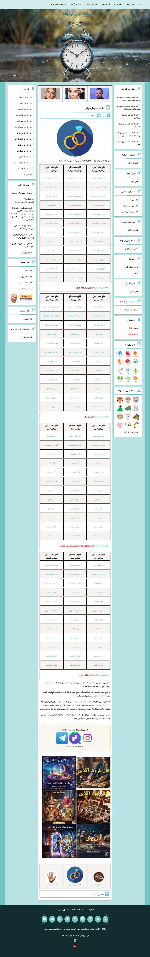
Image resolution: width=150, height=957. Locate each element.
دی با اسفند (98, 665)
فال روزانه (106, 4)
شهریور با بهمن (51, 397)
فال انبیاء (134, 181)
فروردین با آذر (98, 250)
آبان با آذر (75, 508)
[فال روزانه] (59, 773)
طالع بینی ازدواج (76, 13)
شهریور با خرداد (51, 325)
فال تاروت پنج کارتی (24, 133)
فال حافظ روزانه (26, 277)
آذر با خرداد (51, 454)
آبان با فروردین (75, 436)
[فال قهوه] (93, 807)
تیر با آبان (98, 370)
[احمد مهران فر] (99, 94)
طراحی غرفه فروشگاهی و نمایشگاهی (23, 244)
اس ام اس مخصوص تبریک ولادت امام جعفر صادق (128, 98)
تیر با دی (98, 388)
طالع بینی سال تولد (130, 432)
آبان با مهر (75, 490)
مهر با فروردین (98, 436)
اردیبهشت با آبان (75, 241)
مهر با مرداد (98, 472)
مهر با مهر (98, 490)
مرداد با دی (75, 388)
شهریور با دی (51, 388)
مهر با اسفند (98, 536)
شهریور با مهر (51, 361)
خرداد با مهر (51, 232)
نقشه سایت (65, 935)
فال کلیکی (134, 291)
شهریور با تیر (51, 334)
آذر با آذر (51, 508)
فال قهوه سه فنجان (130, 206)
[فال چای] (93, 842)
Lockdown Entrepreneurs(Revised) (24, 200)
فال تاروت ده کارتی (24, 151)
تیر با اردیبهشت (98, 316)
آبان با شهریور (75, 481)
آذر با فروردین (51, 436)
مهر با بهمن (98, 527)
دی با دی (98, 647)
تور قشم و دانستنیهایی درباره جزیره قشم (24, 227)
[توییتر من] (67, 919)
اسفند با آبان (52, 628)
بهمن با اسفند (75, 665)
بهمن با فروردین (75, 565)
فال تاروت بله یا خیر (24, 169)
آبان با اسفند (75, 536)
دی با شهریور (98, 610)
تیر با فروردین (98, 307)
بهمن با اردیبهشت (75, 574)
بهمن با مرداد (75, 601)
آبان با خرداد (75, 454)
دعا (136, 273)
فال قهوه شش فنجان (129, 212)
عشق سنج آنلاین (131, 310)
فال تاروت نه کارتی (24, 145)
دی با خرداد (98, 583)
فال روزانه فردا (26, 337)
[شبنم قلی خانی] (50, 94)
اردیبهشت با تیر (75, 205)
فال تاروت (118, 4)
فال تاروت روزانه (79, 701)
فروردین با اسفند (98, 277)
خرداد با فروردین (51, 178)
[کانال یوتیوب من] (52, 919)
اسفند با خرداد (51, 583)
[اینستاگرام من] (83, 919)
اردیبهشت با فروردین (75, 178)
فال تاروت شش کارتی (23, 139)
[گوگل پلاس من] (60, 919)
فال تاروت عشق (100, 696)
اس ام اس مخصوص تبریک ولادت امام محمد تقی (128, 107)
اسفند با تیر (51, 592)
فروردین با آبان (98, 241)
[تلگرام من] (98, 919)
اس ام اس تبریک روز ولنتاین (131, 116)
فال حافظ (130, 4)
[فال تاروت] (93, 773)
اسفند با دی (51, 647)
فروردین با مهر (98, 232)
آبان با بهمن (75, 527)
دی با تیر (98, 592)
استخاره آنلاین (75, 4)
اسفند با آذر (51, 638)
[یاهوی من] (105, 919)
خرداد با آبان (52, 241)
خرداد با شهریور (51, 223)
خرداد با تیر (51, 205)
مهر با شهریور (98, 481)
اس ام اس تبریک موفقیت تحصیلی (129, 125)
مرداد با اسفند (75, 406)
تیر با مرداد (98, 343)
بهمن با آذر (75, 638)
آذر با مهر (51, 490)
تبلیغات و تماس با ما (58, 4)
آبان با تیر (75, 463)
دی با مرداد (98, 601)
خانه (140, 4)
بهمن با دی (75, 647)
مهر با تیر (98, 463)
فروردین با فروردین (98, 178)
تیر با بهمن (98, 397)
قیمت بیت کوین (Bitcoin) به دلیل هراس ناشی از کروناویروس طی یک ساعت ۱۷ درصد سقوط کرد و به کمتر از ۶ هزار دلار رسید (22, 214)
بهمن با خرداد (75, 583)
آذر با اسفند (51, 536)
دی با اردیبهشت (98, 574)
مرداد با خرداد (75, 325)
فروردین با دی (98, 259)
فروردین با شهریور (98, 223)
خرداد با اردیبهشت (51, 187)
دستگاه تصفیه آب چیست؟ (21, 193)
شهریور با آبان (51, 370)
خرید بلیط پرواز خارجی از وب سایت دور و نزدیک (23, 235)
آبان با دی (75, 517)
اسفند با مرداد (51, 601)
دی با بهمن (98, 656)
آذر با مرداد (51, 472)
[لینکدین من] (44, 919)
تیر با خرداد (98, 325)
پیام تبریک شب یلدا (24, 288)
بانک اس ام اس (91, 4)
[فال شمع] (59, 807)
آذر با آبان (51, 499)
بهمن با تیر (75, 592)
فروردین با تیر (98, 205)
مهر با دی (98, 517)
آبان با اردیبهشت (75, 445)
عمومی (95, 894)
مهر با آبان (98, 499)
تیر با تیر (98, 334)
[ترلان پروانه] (75, 94)
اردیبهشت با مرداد (75, 214)
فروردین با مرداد (98, 214)
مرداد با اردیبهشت (75, 316)
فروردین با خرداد (98, 196)
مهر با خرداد (98, 454)
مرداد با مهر (75, 361)
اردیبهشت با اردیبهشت (75, 187)
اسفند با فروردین (51, 565)
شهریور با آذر (51, 379)
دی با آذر (98, 638)
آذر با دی (51, 517)
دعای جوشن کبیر (131, 267)
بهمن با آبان (75, 628)
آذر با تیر (51, 463)
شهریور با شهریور (51, 352)
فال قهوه (134, 200)
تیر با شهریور (98, 352)
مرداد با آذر (75, 379)
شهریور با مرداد (51, 343)
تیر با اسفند (98, 406)
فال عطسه (28, 319)
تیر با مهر (98, 361)
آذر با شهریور (51, 481)
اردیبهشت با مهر (75, 232)
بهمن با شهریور (75, 610)
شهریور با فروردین (51, 307)
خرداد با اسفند (51, 277)
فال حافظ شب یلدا (25, 283)
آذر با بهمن (51, 527)
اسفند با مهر (51, 619)
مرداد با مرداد (75, 343)
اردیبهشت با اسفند (75, 277)
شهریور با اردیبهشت (51, 316)
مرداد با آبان (75, 370)
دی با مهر (98, 619)
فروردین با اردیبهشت (98, 187)
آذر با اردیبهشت (51, 445)
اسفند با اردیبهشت (51, 574)
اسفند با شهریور (51, 610)
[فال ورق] (59, 842)
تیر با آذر (98, 379)
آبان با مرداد (75, 472)
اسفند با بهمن (51, 656)
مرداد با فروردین (75, 307)
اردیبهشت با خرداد (75, 196)
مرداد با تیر (75, 334)
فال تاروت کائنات (25, 109)
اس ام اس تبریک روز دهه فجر (129, 142)
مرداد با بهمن (75, 397)
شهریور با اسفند (51, 406)
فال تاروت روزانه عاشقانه (22, 163)
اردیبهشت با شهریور (75, 223)
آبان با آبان (75, 499)
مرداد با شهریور (75, 352)
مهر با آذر (98, 508)
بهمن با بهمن (75, 656)
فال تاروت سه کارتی (24, 121)
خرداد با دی (51, 259)
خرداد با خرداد (51, 196)
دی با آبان (98, 628)
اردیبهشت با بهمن (75, 268)
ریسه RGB (133, 328)
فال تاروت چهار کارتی (23, 127)
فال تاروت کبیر (26, 103)
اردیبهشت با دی (75, 259)
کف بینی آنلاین (132, 230)
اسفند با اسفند (51, 665)
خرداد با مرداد (51, 214)
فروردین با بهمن (98, 268)
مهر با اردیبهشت (98, 445)
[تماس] (75, 919)
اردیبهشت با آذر (75, 250)
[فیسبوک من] (90, 919)
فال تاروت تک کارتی (24, 115)
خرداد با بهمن (51, 268)
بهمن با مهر (75, 619)
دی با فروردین (98, 565)
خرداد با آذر (51, 250)
